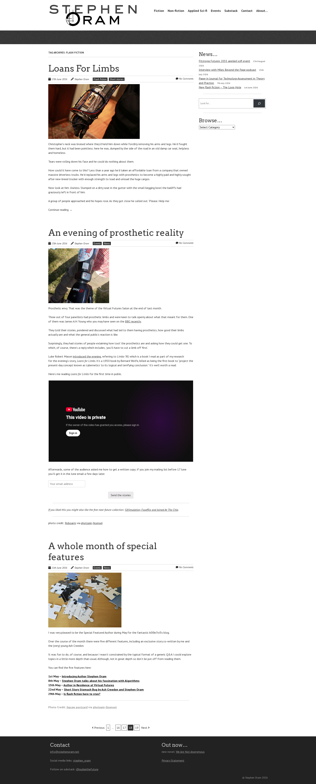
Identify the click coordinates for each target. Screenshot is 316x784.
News (107, 243)
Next (144, 727)
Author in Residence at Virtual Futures (88, 685)
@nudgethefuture (87, 769)
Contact (247, 11)
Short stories (117, 79)
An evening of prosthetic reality (116, 232)
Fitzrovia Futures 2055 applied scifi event (224, 61)
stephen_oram (82, 760)
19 (136, 727)
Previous (99, 727)
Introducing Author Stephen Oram (84, 676)
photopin (86, 523)
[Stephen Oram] (93, 19)
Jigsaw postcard (77, 707)
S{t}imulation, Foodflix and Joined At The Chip (151, 510)
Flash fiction (100, 79)
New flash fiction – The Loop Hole (220, 87)
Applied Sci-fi (197, 11)
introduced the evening (87, 356)
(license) (98, 523)
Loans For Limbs (83, 68)
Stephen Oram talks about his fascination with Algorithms (101, 681)
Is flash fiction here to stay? (82, 694)
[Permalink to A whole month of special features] (84, 575)
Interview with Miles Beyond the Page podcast (227, 70)
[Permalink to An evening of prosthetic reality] (78, 250)
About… (262, 11)
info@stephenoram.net (64, 752)
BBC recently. (133, 321)
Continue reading (60, 210)
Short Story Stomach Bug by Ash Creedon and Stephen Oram (104, 689)
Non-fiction (176, 11)
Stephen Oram (81, 79)
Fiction (159, 11)
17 (124, 727)
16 (118, 727)
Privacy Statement (173, 760)
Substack (231, 11)
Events (216, 11)
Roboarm (70, 523)
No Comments (186, 78)
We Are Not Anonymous (190, 752)
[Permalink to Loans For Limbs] (94, 86)
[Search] (259, 103)
